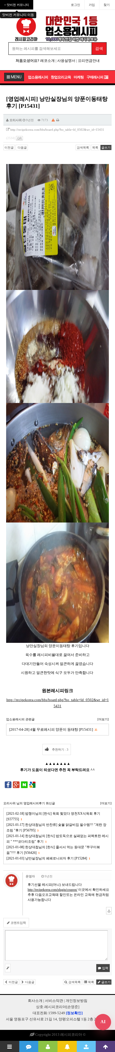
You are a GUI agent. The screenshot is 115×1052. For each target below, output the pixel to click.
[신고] (53, 120)
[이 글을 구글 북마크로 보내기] (32, 784)
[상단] (105, 1046)
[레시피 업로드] (86, 1046)
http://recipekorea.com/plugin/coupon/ (52, 890)
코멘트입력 (18, 922)
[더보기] (103, 719)
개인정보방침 (76, 1001)
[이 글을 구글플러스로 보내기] (16, 784)
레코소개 (47, 60)
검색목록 (83, 147)
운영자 (30, 876)
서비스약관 (54, 1001)
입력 (104, 968)
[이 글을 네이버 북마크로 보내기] (24, 784)
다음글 (22, 147)
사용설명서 (66, 60)
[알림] (67, 1046)
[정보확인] (74, 1013)
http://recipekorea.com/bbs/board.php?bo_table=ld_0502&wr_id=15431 (57, 129)
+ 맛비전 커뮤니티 (16, 4)
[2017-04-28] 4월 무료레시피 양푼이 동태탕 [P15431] (53, 729)
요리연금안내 (89, 60)
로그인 (75, 4)
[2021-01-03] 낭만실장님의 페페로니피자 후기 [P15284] (48, 858)
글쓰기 (106, 147)
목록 (95, 147)
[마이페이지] (48, 1046)
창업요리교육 (61, 77)
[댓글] (29, 1046)
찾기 (107, 4)
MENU (15, 77)
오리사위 (15, 120)
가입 (92, 4)
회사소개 (35, 1001)
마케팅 (79, 77)
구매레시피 (95, 77)
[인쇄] (57, 120)
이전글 (9, 147)
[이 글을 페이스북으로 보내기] (8, 784)
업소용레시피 (38, 77)
